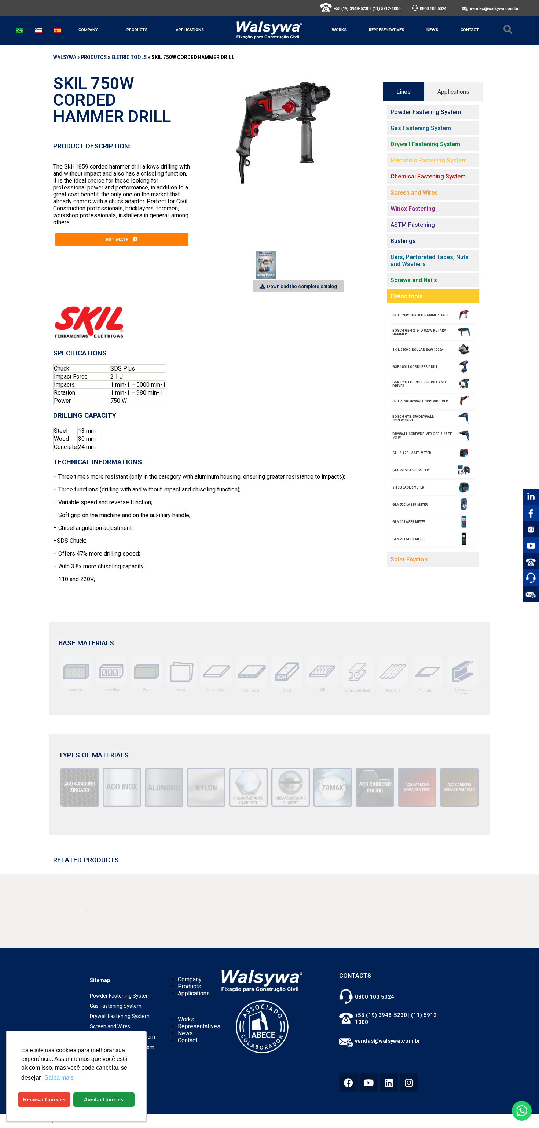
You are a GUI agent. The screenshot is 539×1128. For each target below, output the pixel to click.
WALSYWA (64, 57)
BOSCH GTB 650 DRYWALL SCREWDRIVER (413, 418)
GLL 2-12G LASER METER (411, 453)
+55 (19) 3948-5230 (351, 8)
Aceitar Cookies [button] (104, 1099)
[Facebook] (348, 1082)
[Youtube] (368, 1082)
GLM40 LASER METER (409, 522)
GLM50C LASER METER (410, 504)
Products (136, 29)
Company (88, 29)
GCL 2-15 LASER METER (410, 470)
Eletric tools (129, 57)
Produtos (94, 57)
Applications (190, 29)
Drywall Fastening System (120, 1016)
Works (339, 29)
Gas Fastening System (116, 1006)
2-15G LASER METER (408, 487)
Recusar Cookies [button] (44, 1099)
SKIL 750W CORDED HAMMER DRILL (420, 315)
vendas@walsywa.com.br (494, 8)
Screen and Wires (110, 1026)
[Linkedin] (389, 1082)
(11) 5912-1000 (386, 8)
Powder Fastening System (120, 996)
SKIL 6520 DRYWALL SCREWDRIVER (420, 401)
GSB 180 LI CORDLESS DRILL (415, 367)
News (432, 29)
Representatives (386, 29)
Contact (470, 29)
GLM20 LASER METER (409, 539)
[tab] (403, 91)
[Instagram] (409, 1082)
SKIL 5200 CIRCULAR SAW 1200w (418, 349)
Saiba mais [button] (59, 1077)
